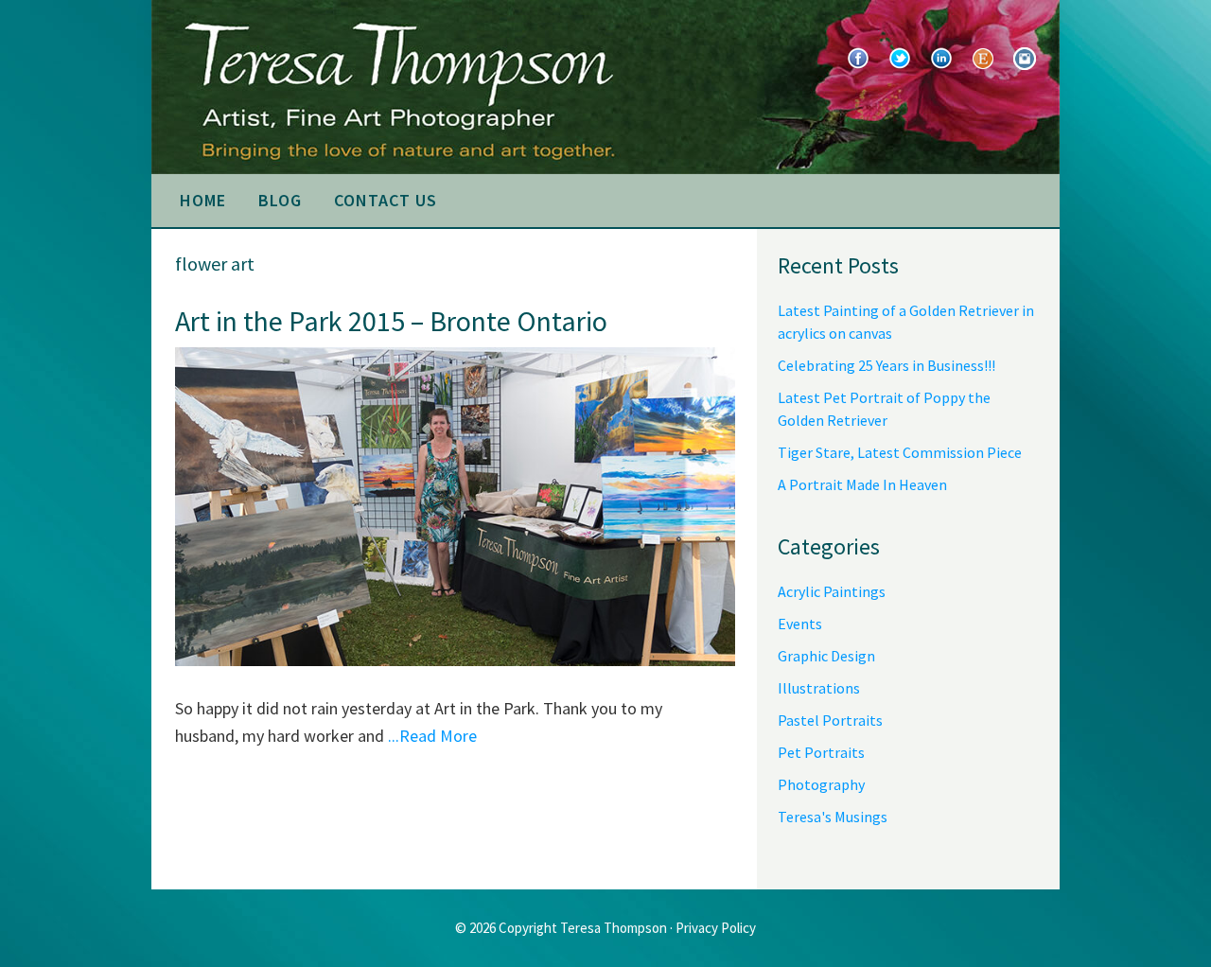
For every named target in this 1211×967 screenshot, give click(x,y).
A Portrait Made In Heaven (862, 484)
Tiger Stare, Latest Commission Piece (900, 452)
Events (800, 623)
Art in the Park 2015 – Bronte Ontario (391, 321)
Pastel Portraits (830, 720)
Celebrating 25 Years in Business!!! (886, 365)
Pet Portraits (821, 752)
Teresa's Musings (832, 816)
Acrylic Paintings (832, 591)
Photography (821, 784)
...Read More (432, 736)
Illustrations (819, 687)
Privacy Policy (716, 928)
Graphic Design (826, 655)
